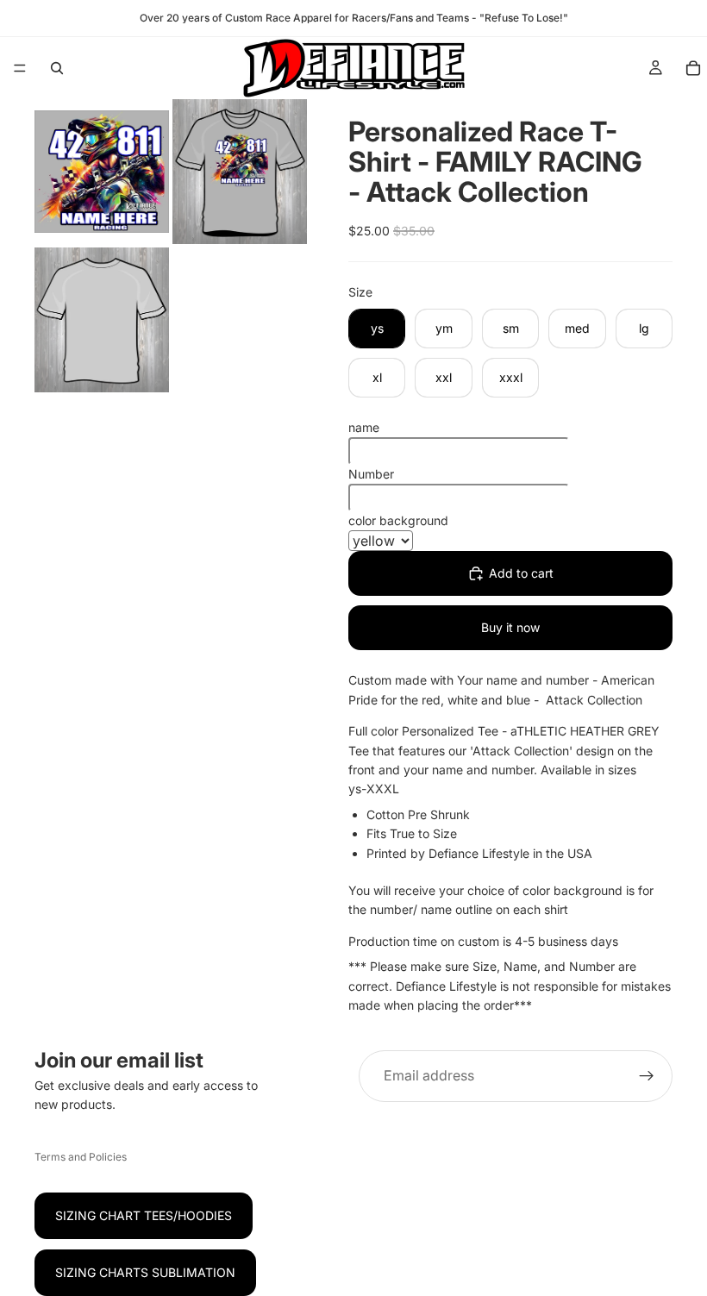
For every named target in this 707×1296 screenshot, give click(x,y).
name (363, 427)
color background (398, 520)
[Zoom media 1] (101, 171)
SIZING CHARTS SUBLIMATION (145, 1272)
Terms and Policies (80, 1156)
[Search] (57, 68)
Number (371, 473)
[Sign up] (647, 1076)
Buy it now (510, 627)
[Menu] (20, 68)
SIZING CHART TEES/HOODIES (143, 1215)
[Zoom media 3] (101, 319)
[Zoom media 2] (239, 171)
